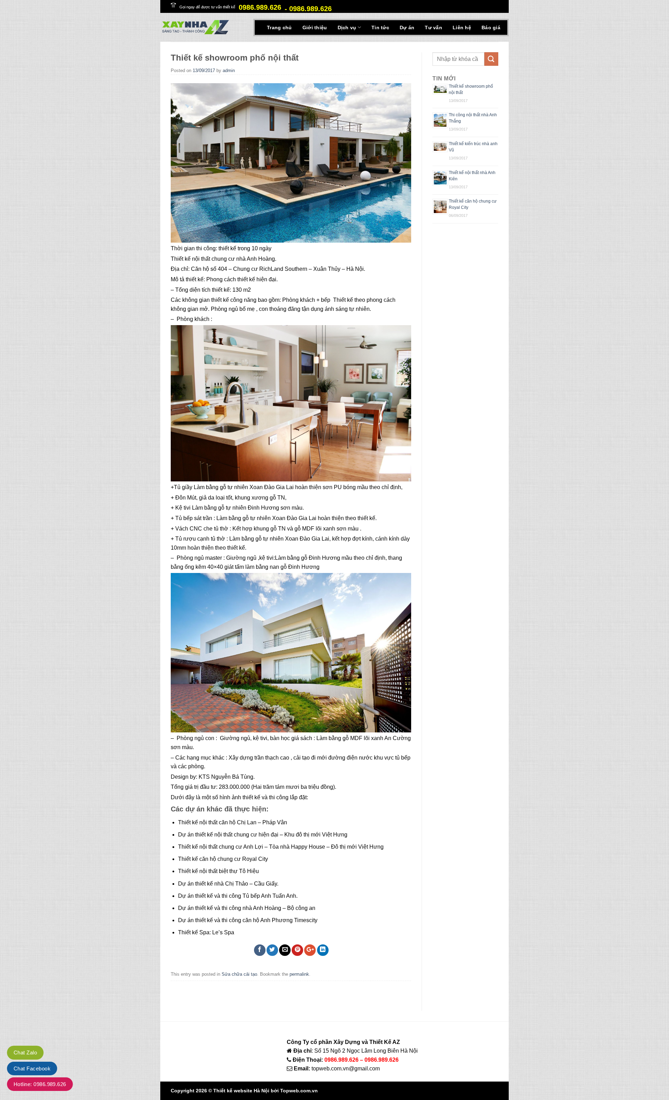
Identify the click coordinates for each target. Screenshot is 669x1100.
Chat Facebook (32, 1068)
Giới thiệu (314, 27)
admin (229, 70)
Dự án (407, 27)
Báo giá (491, 27)
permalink (299, 974)
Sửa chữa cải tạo (239, 974)
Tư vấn (433, 27)
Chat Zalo (25, 1052)
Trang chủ (279, 27)
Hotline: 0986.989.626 (40, 1084)
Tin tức (380, 27)
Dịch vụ (347, 27)
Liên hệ (462, 27)
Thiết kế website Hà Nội (241, 1090)
